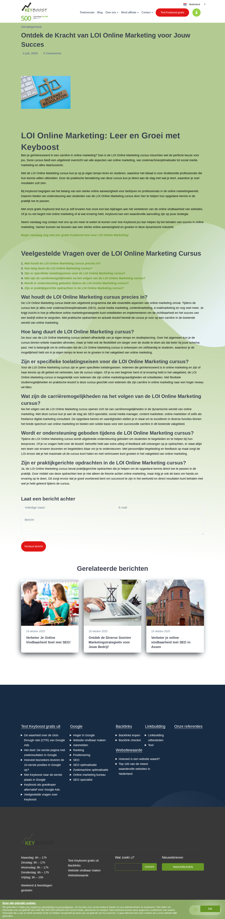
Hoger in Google (84, 735)
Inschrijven (183, 867)
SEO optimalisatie (85, 765)
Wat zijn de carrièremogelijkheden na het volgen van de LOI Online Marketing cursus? (84, 278)
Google (76, 726)
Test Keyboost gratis (172, 12)
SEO (92, 308)
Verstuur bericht (33, 546)
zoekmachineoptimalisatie (159, 160)
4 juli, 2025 (31, 53)
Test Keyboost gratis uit (40, 726)
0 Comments (52, 53)
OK (210, 908)
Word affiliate (128, 12)
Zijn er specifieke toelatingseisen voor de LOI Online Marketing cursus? (74, 273)
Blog (100, 12)
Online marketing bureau (89, 774)
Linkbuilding (155, 726)
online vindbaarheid (171, 209)
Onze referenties (188, 726)
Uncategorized (31, 26)
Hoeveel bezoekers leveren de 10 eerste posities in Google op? (44, 764)
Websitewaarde (129, 750)
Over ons (110, 12)
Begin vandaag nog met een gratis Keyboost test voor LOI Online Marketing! (75, 235)
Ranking (78, 750)
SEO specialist (82, 779)
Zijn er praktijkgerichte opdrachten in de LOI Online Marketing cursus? (74, 288)
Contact (146, 12)
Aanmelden (80, 745)
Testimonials (87, 12)
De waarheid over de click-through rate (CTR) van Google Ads (44, 740)
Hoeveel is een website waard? (139, 759)
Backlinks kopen (129, 735)
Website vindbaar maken (89, 740)
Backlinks (124, 726)
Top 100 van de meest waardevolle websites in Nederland (134, 768)
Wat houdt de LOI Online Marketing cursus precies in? (62, 263)
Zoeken (149, 866)
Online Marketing (71, 135)
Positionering (81, 755)
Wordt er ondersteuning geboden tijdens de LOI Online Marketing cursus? (76, 283)
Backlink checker (130, 740)
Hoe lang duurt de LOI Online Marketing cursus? (58, 268)
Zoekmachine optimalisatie (90, 769)
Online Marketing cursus (133, 155)
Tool (151, 745)
